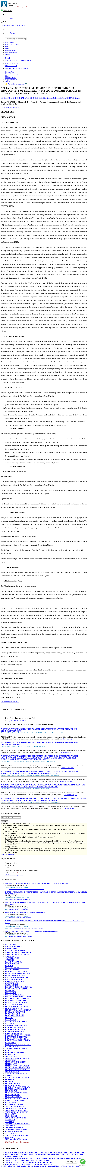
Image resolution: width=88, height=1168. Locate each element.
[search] (26, 39)
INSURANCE (10, 1043)
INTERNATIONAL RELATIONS (18, 1045)
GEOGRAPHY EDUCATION (16, 1022)
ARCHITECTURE (12, 958)
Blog (6, 46)
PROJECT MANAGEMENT (16, 1089)
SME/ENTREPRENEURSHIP (16, 1112)
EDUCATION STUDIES (14, 995)
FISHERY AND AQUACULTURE (18, 1010)
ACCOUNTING (11, 945)
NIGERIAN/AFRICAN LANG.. (17, 1074)
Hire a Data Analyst (12, 44)
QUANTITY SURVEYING (15, 1100)
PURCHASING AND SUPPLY (16, 1099)
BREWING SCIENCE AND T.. (17, 968)
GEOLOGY (9, 1023)
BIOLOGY (9, 966)
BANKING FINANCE (13, 962)
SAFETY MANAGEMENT (15, 1106)
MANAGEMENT (11, 1056)
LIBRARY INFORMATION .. (16, 1052)
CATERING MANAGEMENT (16, 977)
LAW (7, 1050)
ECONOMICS (10, 991)
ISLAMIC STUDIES (13, 1047)
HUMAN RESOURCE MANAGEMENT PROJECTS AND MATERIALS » (26, 889)
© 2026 (31, 1166)
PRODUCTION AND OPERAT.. (17, 1087)
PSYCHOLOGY (11, 1091)
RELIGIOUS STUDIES (14, 1104)
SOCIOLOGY (10, 1114)
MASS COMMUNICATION (15, 1062)
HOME (7, 58)
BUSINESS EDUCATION (15, 975)
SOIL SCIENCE (11, 1116)
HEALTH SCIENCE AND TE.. (17, 1029)
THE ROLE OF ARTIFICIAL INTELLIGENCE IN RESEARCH (29, 1162)
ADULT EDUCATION (13, 946)
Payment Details (10, 50)
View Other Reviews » (8, 854)
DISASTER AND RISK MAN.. (16, 989)
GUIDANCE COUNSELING (16, 1025)
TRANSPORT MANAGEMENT (17, 1129)
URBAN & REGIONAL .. (14, 1131)
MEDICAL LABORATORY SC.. (17, 1070)
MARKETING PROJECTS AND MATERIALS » (20, 917)
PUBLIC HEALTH (12, 1095)
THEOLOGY (10, 1125)
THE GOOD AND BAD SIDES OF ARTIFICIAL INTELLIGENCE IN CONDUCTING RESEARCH (43, 1158)
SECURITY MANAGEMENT (16, 1110)
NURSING (9, 1075)
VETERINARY (11, 1133)
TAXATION (9, 1122)
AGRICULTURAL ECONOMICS (18, 952)
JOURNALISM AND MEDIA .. (17, 1048)
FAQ (10, 14)
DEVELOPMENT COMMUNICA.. (18, 987)
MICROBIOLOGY (12, 1072)
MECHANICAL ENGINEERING (17, 1068)
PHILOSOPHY (11, 1079)
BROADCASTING (12, 970)
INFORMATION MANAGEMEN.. (18, 1041)
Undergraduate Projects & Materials (13, 25)
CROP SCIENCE (11, 985)
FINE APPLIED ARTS (13, 1008)
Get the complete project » (10, 107)
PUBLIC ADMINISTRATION (16, 1093)
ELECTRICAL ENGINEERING (17, 998)
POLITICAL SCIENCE (14, 1085)
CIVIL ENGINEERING (14, 979)
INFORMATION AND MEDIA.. (17, 1039)
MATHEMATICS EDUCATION (17, 1066)
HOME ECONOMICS (13, 1033)
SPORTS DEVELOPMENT (15, 1118)
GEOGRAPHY (10, 1020)
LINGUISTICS (11, 1054)
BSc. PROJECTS (11, 66)
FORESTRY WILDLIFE (14, 1016)
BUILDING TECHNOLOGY (16, 971)
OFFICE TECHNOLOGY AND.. (17, 1077)
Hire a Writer (9, 43)
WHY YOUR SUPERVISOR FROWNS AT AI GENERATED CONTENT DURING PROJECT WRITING (45, 1153)
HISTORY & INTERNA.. (14, 1031)
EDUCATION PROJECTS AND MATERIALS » (20, 899)
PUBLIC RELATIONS (13, 1097)
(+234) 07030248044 (18, 720)
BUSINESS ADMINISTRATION (17, 973)
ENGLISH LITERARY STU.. (16, 1000)
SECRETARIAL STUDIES (15, 1108)
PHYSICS (9, 1081)
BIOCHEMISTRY (12, 964)
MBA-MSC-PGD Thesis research (16, 68)
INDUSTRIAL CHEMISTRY (16, 1037)
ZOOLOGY (9, 1137)
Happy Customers (11, 52)
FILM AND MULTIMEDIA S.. (16, 1006)
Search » (4, 821)
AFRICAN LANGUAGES (15, 950)
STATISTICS (10, 1120)
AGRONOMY (10, 956)
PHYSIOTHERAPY (12, 1083)
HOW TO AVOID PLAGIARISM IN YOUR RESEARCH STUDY (29, 1164)
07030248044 (7, 11)
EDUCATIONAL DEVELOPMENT (18, 996)
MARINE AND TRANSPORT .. (17, 1058)
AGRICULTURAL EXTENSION (17, 954)
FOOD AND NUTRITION (15, 1012)
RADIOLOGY (10, 1102)
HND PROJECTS (11, 63)
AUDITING (9, 960)
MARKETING (10, 1060)
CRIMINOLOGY (11, 983)
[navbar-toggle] (2, 22)
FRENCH (9, 1018)
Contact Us (12, 18)
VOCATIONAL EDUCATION (16, 1135)
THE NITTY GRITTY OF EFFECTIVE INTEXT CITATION (28, 1160)
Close (12, 33)
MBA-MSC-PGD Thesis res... (16, 1139)
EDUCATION (10, 993)
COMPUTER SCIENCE (14, 981)
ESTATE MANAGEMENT (15, 1004)
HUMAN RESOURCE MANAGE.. (18, 1035)
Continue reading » (66, 739)
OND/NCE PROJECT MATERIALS (18, 61)
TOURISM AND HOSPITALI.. (16, 1127)
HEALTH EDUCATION (14, 1027)
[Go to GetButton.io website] (82, 1166)
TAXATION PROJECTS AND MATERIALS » (19, 909)
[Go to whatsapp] (83, 1161)
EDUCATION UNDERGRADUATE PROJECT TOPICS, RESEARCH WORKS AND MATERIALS (40, 98)
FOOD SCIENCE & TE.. (14, 1014)
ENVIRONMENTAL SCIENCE (17, 1002)
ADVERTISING (11, 948)
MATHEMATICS (11, 1064)
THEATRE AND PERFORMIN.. (17, 1124)
